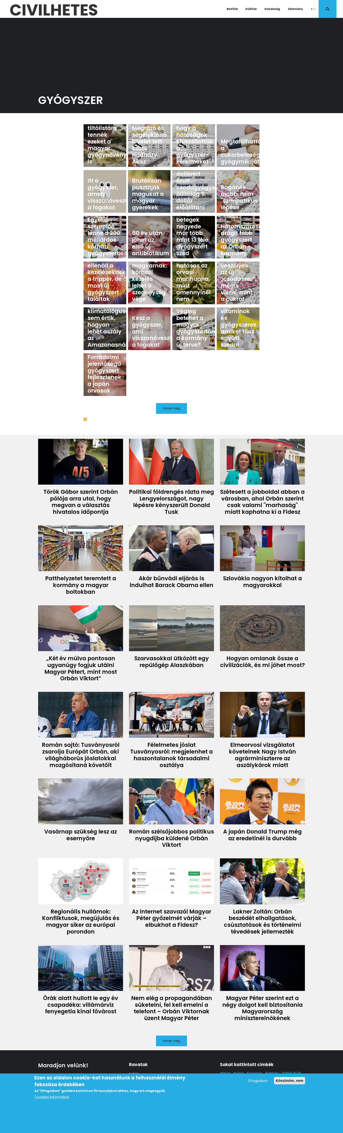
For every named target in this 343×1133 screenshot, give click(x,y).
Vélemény (295, 9)
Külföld (251, 9)
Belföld (232, 9)
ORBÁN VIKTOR (292, 1072)
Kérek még (171, 408)
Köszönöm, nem (289, 1081)
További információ (51, 1096)
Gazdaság (272, 9)
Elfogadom (258, 1080)
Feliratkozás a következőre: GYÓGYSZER (85, 419)
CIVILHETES (54, 9)
